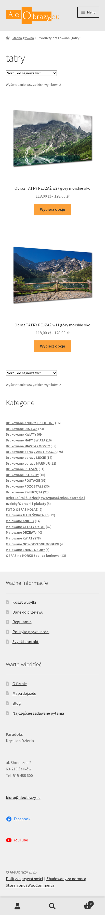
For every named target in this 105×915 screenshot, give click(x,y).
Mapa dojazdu (24, 693)
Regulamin (22, 621)
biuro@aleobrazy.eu (23, 797)
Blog (16, 703)
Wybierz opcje (52, 209)
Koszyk (81, 902)
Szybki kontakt (25, 641)
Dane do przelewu (27, 612)
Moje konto (17, 906)
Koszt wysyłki (24, 602)
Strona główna (23, 38)
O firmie (19, 683)
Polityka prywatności (30, 631)
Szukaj (52, 906)
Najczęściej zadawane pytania (38, 713)
